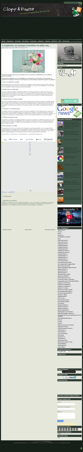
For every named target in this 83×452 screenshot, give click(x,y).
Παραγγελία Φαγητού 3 (63, 308)
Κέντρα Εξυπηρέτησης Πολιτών (65, 293)
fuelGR (59, 233)
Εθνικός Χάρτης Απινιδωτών (64, 277)
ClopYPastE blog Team (65, 442)
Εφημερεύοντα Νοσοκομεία (64, 282)
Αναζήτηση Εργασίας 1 (63, 245)
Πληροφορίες (10, 41)
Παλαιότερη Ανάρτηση (50, 229)
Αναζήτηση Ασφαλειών (63, 243)
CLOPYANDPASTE (47, 441)
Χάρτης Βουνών (61, 336)
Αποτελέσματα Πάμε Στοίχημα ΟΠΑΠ (66, 264)
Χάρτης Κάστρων (62, 338)
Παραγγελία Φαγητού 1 (63, 305)
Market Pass (60, 235)
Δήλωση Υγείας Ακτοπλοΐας (64, 265)
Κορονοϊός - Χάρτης (62, 294)
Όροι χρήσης (25, 41)
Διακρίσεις (47, 41)
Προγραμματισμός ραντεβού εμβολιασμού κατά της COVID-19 (69, 315)
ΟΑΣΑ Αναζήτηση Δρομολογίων (65, 318)
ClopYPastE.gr (14, 134)
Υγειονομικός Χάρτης (62, 333)
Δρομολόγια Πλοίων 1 (63, 269)
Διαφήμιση (40, 41)
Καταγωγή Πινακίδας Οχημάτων (65, 291)
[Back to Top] (81, 448)
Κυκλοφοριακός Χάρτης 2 (63, 301)
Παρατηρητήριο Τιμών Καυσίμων (65, 311)
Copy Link (49, 139)
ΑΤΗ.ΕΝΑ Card (61, 230)
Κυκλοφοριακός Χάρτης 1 (63, 299)
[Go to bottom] (81, 3)
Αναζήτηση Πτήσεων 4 (63, 259)
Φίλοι (60, 41)
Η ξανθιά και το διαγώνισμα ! (71, 139)
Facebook (14, 139)
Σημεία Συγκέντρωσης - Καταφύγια (66, 325)
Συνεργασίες (33, 41)
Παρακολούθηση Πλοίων (63, 310)
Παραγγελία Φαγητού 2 (63, 306)
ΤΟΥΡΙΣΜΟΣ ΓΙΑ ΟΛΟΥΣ (64, 237)
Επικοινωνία (66, 41)
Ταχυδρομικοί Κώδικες (63, 326)
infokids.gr (7, 134)
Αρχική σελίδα (28, 229)
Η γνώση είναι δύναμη (30, 151)
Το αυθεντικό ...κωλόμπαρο (71, 164)
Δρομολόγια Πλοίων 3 (63, 272)
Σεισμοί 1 (60, 319)
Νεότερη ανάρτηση (7, 229)
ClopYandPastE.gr (23, 134)
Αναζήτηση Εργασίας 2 (63, 247)
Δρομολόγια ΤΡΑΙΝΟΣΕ (63, 276)
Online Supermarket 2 (63, 242)
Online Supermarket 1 (63, 240)
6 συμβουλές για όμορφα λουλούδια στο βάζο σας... (26, 45)
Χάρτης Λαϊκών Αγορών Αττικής (65, 342)
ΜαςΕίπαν (54, 41)
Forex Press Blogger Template (20, 442)
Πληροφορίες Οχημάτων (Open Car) (66, 313)
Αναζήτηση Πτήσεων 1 (63, 254)
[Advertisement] (41, 28)
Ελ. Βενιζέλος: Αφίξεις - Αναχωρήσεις (66, 279)
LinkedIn (30, 139)
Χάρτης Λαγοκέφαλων (63, 340)
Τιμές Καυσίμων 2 (62, 331)
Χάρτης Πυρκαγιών (62, 345)
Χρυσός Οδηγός (61, 347)
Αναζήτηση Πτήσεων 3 (63, 257)
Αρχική (3, 41)
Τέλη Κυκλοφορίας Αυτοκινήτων (65, 328)
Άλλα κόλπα (30, 144)
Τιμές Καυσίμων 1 (62, 330)
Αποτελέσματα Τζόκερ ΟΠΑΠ (64, 262)
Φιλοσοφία (17, 41)
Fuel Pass (60, 231)
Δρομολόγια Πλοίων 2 (63, 271)
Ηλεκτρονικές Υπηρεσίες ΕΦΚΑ (65, 289)
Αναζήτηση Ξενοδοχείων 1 (64, 250)
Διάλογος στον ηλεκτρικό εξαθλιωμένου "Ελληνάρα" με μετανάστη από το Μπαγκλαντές (72, 183)
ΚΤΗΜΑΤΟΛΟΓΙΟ (62, 296)
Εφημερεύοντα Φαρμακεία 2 (64, 286)
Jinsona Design (34, 442)
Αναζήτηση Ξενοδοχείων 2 (64, 252)
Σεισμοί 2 (60, 321)
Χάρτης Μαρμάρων (62, 343)
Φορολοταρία (61, 335)
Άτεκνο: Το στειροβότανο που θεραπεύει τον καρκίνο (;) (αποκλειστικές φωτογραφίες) (71, 133)
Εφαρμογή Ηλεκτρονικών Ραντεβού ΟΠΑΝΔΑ (68, 281)
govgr (59, 238)
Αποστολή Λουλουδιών (63, 260)
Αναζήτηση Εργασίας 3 (63, 248)
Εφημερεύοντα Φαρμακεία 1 (64, 284)
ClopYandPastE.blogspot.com (35, 134)
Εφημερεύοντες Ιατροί (63, 288)
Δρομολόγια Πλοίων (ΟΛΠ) (64, 274)
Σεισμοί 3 (60, 323)
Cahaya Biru (50, 442)
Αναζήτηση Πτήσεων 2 (63, 255)
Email (39, 139)
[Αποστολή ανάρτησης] (30, 190)
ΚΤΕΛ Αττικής (61, 298)
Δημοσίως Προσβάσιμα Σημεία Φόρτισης (67, 267)
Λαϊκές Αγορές (61, 303)
